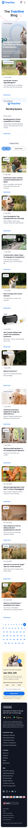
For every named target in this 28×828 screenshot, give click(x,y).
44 (22, 643)
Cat (13, 685)
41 (12, 643)
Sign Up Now (14, 693)
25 (4, 636)
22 (17, 632)
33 (7, 639)
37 (21, 639)
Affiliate (5, 758)
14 (15, 628)
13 (12, 628)
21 (13, 632)
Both (19, 685)
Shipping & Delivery (9, 735)
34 (10, 639)
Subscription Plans (8, 738)
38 (24, 639)
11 (6, 628)
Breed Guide (18, 148)
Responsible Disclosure (8, 815)
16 (21, 628)
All (6, 148)
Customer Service (8, 740)
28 (14, 636)
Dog (7, 685)
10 (3, 628)
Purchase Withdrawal (9, 745)
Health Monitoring (8, 773)
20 (10, 632)
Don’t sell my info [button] (7, 819)
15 (18, 628)
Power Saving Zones (9, 786)
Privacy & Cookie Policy (8, 817)
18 (4, 632)
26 (7, 636)
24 (24, 632)
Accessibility (6, 808)
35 (14, 639)
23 (20, 632)
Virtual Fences (7, 778)
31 (24, 636)
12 (9, 628)
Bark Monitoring (8, 776)
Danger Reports (8, 781)
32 (3, 639)
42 (15, 643)
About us (5, 753)
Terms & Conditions (7, 813)
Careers (5, 755)
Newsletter (6, 763)
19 (7, 632)
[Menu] (25, 2)
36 (17, 639)
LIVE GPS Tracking (8, 771)
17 (25, 628)
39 (5, 643)
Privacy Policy (18, 698)
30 (21, 636)
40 (9, 643)
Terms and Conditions (8, 698)
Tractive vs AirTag (8, 783)
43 (19, 643)
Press (4, 760)
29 (17, 636)
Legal (4, 811)
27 (10, 636)
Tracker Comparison (9, 743)
